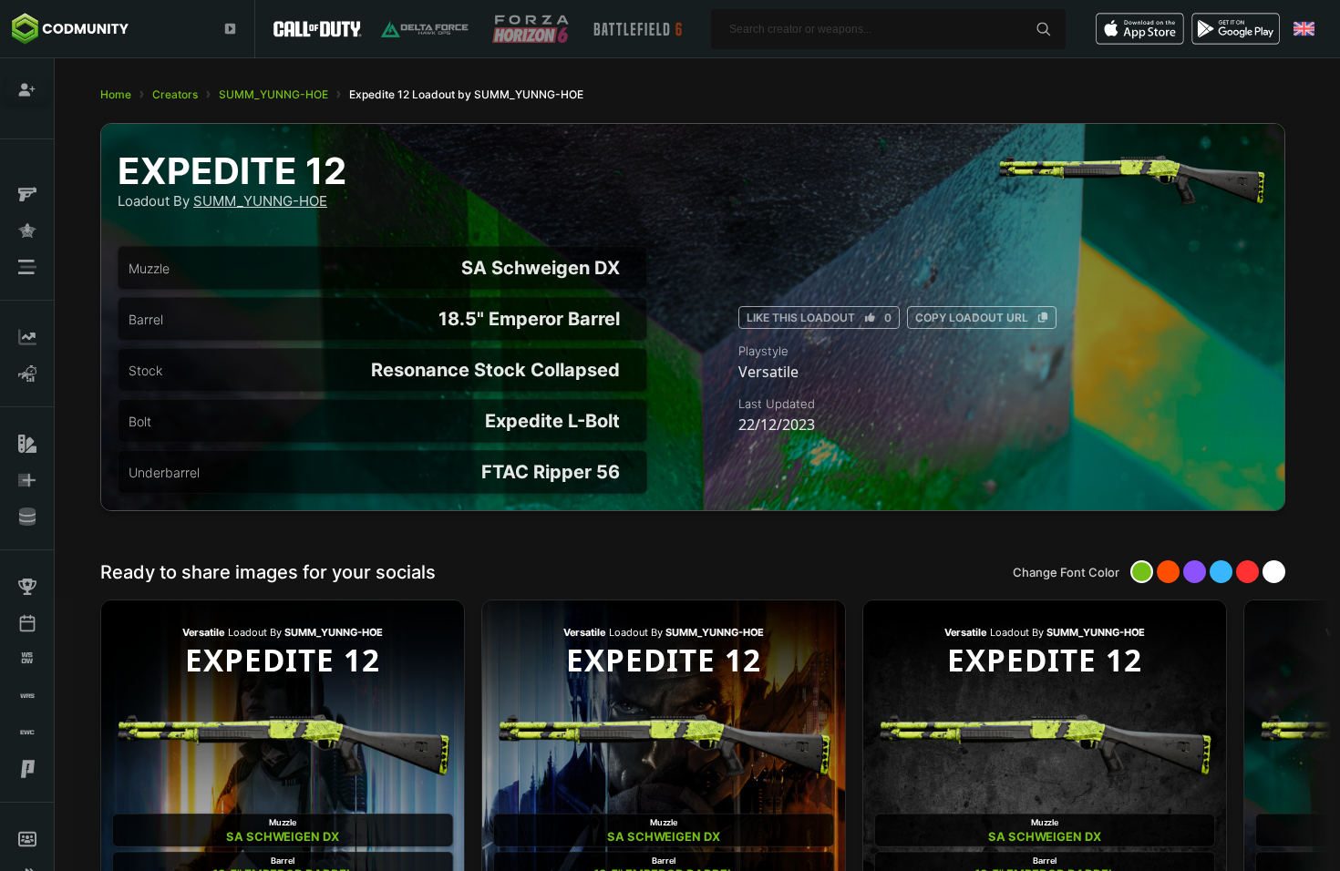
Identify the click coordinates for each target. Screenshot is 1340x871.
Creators (175, 94)
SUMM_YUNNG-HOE (273, 94)
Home (115, 94)
